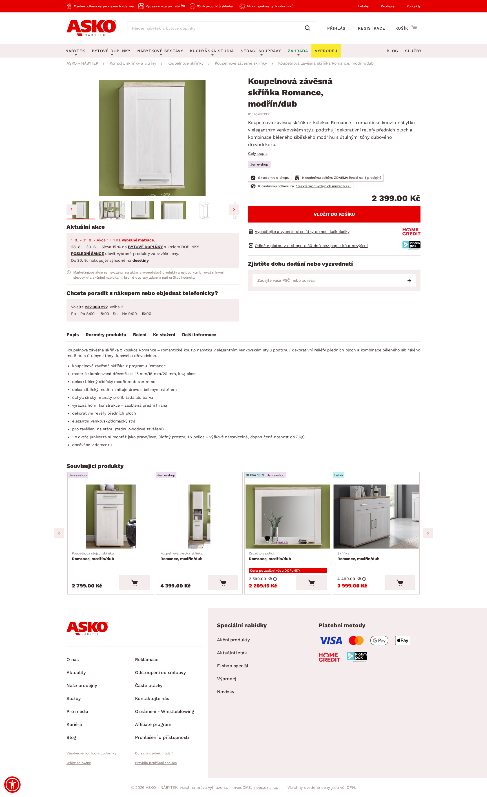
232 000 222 (96, 307)
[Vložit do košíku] (134, 582)
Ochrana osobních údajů (154, 753)
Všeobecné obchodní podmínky (91, 753)
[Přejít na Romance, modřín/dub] (111, 517)
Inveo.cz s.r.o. (265, 787)
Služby (413, 51)
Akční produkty (233, 639)
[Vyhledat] (309, 28)
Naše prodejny (82, 685)
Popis (73, 334)
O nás (73, 659)
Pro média (77, 711)
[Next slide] (234, 209)
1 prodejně (373, 178)
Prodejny (388, 6)
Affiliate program (153, 724)
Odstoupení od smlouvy (160, 672)
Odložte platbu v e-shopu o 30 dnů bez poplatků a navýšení (311, 245)
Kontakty (413, 6)
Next (428, 533)
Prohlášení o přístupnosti (162, 737)
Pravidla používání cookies (156, 763)
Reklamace (146, 659)
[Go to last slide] (72, 209)
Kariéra (74, 724)
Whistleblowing (79, 763)
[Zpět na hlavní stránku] (91, 28)
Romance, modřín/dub (93, 556)
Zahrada (298, 51)
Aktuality (76, 672)
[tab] (73, 336)
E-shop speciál (232, 665)
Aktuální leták (232, 652)
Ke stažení (164, 334)
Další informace (199, 334)
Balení (140, 334)
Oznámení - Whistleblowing (164, 711)
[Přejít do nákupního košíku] (406, 28)
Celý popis (257, 153)
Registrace (371, 28)
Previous (59, 533)
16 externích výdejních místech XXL (323, 186)
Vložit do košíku (334, 214)
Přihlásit (338, 28)
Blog (392, 51)
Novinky (225, 691)
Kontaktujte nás (152, 698)
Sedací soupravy (261, 51)
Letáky (363, 6)
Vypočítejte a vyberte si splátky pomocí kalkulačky (302, 231)
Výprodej (226, 678)
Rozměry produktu (106, 334)
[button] (81, 210)
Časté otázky (148, 685)
